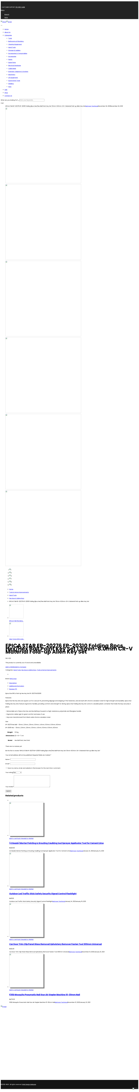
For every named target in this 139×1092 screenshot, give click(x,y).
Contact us (8, 1026)
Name (7, 759)
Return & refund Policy (12, 1055)
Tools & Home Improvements (19, 592)
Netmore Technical (91, 106)
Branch (7, 1023)
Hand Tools (12, 47)
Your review (9, 787)
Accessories (12, 56)
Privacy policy (9, 1052)
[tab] (71, 683)
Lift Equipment (13, 78)
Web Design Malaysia (29, 1084)
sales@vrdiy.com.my (8, 1079)
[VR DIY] (3, 22)
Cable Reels (12, 68)
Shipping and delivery (12, 1047)
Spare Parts (12, 62)
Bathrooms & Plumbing (16, 41)
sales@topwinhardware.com (25, 1079)
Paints (10, 59)
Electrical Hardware (14, 65)
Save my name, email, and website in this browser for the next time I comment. (34, 768)
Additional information (16, 686)
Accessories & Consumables (17, 53)
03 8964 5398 (5, 1076)
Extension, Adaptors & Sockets (18, 72)
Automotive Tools (14, 81)
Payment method (10, 1050)
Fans (9, 87)
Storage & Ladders (14, 50)
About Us (7, 1021)
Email (7, 764)
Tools (10, 38)
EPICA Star (13, 679)
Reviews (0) (13, 689)
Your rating (9, 772)
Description (13, 683)
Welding (11, 84)
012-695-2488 (20, 7)
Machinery (11, 75)
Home (11, 589)
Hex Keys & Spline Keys (16, 598)
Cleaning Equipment (15, 44)
